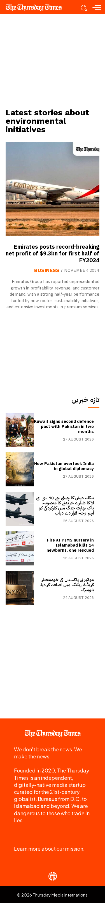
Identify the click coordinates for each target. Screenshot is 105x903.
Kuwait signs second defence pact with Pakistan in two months (64, 426)
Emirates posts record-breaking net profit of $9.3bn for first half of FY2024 (52, 253)
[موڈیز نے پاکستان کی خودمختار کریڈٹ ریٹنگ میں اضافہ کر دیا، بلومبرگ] (20, 588)
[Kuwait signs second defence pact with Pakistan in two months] (20, 430)
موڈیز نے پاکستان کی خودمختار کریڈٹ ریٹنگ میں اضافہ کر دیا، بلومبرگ (66, 585)
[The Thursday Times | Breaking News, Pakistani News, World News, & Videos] (36, 7)
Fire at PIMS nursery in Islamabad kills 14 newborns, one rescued (70, 545)
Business (46, 270)
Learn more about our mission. (49, 848)
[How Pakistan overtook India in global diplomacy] (20, 469)
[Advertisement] (53, 61)
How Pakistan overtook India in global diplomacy (64, 466)
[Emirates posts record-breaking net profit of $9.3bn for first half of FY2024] (52, 189)
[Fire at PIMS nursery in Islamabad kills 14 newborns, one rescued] (20, 548)
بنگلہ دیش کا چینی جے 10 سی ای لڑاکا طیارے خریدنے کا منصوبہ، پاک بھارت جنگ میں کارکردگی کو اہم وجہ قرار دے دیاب (65, 505)
